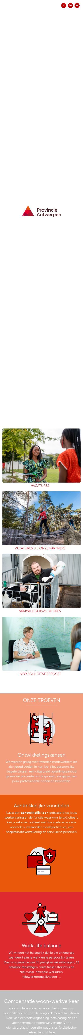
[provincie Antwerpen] (41, 207)
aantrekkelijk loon (35, 813)
